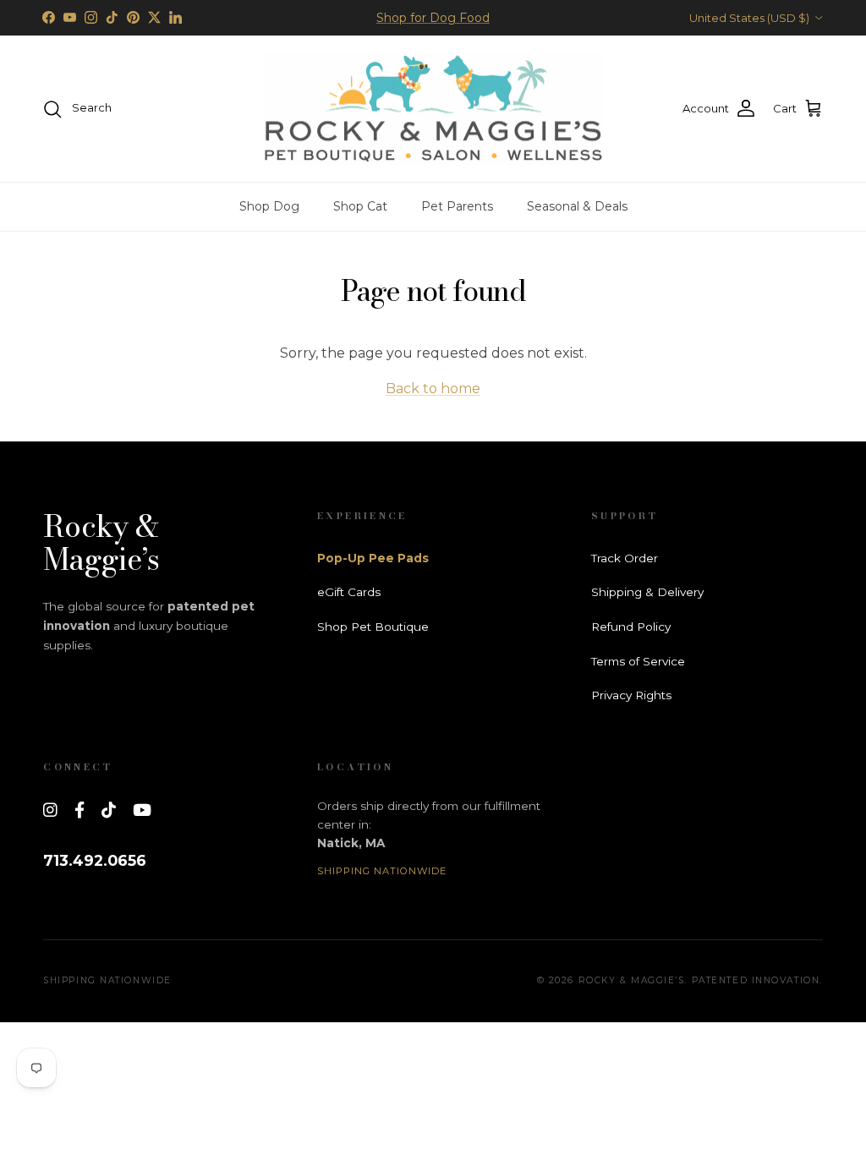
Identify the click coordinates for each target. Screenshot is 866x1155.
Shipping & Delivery (647, 592)
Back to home (433, 388)
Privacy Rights (631, 695)
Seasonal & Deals (577, 206)
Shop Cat (360, 206)
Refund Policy (631, 626)
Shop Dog (269, 206)
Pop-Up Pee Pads (373, 558)
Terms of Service (638, 661)
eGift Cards (349, 592)
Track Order (624, 558)
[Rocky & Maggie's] (433, 109)
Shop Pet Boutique (373, 626)
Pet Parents (457, 206)
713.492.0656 (94, 860)
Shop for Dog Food (433, 17)
